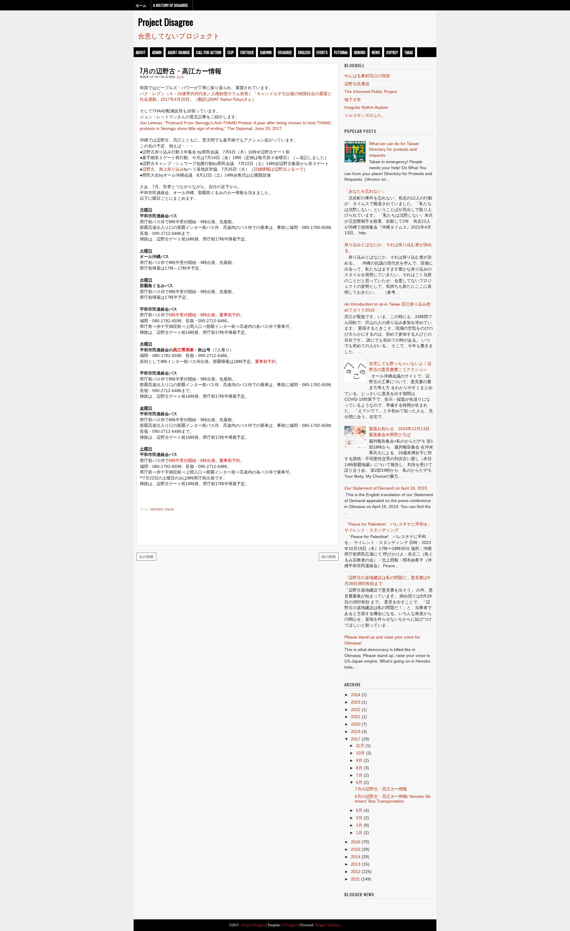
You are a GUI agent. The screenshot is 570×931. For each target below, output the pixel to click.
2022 (355, 709)
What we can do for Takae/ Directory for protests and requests (394, 149)
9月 (359, 760)
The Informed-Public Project (370, 91)
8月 (359, 767)
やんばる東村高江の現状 (367, 75)
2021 (355, 716)
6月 (359, 782)
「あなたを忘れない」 (365, 191)
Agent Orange (179, 52)
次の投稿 (146, 556)
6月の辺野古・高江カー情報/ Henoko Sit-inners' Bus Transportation (393, 798)
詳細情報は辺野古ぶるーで (278, 169)
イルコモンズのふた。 (365, 115)
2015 (355, 849)
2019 (355, 731)
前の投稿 (329, 556)
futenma (341, 52)
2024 (355, 694)
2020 (355, 724)
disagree (285, 52)
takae (408, 52)
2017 (355, 739)
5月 (359, 810)
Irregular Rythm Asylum (366, 107)
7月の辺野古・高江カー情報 (180, 70)
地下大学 (352, 99)
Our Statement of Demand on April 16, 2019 (385, 488)
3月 (359, 817)
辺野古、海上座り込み (163, 169)
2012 (355, 871)
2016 (355, 841)
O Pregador (290, 925)
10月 (360, 753)
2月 (359, 825)
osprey (392, 52)
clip (230, 52)
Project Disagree (165, 22)
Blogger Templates (328, 925)
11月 (360, 745)
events (322, 52)
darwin (266, 52)
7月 (359, 775)
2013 (355, 864)
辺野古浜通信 (356, 83)
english (304, 52)
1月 (359, 832)
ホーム (141, 5)
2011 (355, 879)
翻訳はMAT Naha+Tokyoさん (225, 99)
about (141, 52)
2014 (355, 856)
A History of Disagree (170, 5)
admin (157, 52)
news (376, 52)
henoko (359, 52)
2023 (355, 702)
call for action (208, 52)
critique (247, 52)
